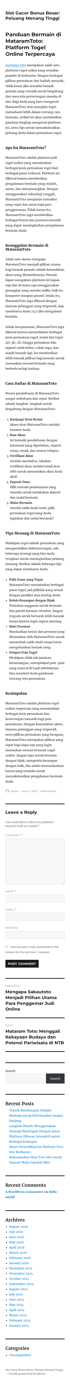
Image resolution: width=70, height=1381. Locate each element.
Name (10, 891)
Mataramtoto (48, 791)
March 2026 (18, 1252)
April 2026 (17, 1247)
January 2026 (19, 1263)
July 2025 (16, 1294)
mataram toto (15, 65)
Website (11, 927)
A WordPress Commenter (24, 1192)
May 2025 (16, 1305)
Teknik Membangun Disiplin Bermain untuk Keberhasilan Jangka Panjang (36, 1115)
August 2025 (18, 1289)
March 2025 (18, 1315)
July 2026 (16, 1232)
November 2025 (21, 1273)
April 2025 (16, 1310)
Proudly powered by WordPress (27, 1373)
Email (11, 909)
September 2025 (21, 1284)
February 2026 (20, 1258)
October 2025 (19, 1279)
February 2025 (20, 1320)
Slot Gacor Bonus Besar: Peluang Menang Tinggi (32, 15)
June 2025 (16, 1299)
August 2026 (18, 1226)
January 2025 (19, 1325)
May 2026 (16, 1242)
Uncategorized (20, 1355)
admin (15, 791)
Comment (13, 835)
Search (10, 1071)
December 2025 (20, 1268)
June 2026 (16, 1237)
